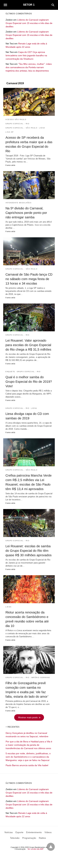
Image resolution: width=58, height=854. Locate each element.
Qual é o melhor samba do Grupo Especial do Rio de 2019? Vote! (28, 381)
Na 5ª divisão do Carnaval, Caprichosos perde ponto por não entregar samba (26, 212)
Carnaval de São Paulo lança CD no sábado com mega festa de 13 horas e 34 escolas (28, 279)
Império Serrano (40, 677)
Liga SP (9, 132)
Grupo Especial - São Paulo (21, 128)
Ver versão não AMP (36, 849)
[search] (53, 5)
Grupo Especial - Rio (17, 124)
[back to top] (51, 847)
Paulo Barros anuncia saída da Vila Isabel (27, 765)
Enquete (10, 371)
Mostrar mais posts (28, 717)
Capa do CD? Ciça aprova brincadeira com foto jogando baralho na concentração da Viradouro (26, 55)
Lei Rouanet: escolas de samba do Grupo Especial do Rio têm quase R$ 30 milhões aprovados (28, 550)
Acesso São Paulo (15, 119)
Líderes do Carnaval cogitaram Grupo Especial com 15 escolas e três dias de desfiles (29, 23)
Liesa (42, 128)
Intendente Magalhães (18, 203)
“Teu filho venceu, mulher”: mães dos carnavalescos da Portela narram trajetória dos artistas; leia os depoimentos (29, 67)
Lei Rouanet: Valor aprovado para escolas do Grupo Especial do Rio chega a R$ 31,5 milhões (28, 345)
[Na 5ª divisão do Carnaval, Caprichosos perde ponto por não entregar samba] (29, 185)
